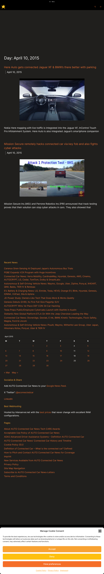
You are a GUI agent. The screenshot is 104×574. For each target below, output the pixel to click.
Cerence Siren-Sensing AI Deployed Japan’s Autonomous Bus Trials (38, 268)
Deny (52, 556)
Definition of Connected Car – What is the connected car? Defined (38, 448)
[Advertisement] (52, 30)
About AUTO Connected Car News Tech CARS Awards (32, 428)
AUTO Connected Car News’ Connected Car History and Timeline (37, 440)
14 (20, 356)
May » (15, 372)
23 (47, 361)
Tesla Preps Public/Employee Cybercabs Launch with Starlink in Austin (40, 309)
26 (88, 361)
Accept (52, 549)
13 (6, 356)
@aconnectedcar (24, 392)
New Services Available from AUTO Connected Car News (33, 460)
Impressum (64, 570)
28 (20, 366)
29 (34, 366)
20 (6, 361)
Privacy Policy (53, 570)
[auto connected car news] (3, 6)
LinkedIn (8, 399)
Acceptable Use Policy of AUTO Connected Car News (31, 432)
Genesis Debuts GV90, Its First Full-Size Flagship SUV (31, 302)
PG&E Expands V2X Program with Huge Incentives (30, 272)
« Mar (7, 372)
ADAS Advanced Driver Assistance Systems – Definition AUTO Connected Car (44, 436)
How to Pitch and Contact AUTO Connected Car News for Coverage (39, 452)
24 (61, 361)
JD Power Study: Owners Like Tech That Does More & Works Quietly (39, 298)
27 (6, 366)
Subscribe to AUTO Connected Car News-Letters (29, 472)
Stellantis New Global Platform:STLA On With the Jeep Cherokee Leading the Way (46, 313)
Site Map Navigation (14, 468)
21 (20, 361)
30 (47, 366)
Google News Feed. (56, 385)
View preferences (52, 564)
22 (34, 361)
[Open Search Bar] (95, 6)
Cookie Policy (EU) (14, 444)
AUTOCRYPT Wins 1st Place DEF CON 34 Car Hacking (32, 305)
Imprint (7, 456)
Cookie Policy (41, 570)
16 (47, 356)
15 (34, 356)
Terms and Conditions (15, 476)
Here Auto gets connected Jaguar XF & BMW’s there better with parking (50, 67)
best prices (45, 412)
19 (88, 356)
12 (88, 351)
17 (61, 356)
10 (61, 351)
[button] (100, 531)
